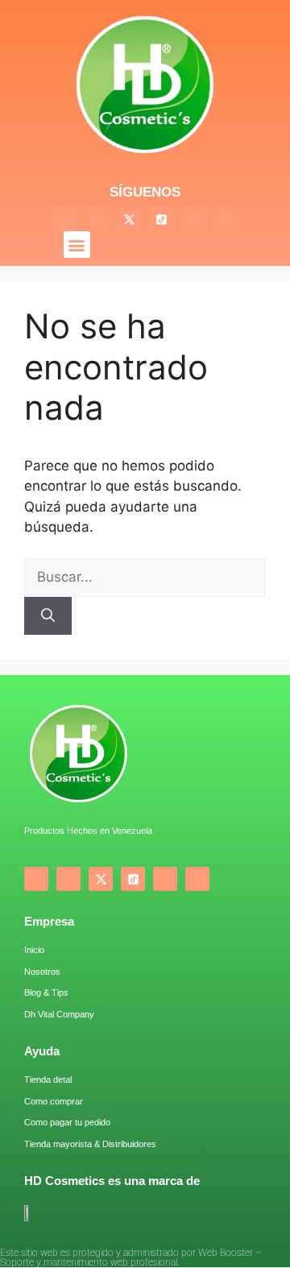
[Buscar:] (144, 577)
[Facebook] (64, 219)
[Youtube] (193, 219)
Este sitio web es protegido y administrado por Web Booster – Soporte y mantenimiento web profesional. (131, 1257)
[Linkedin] (225, 219)
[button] (77, 244)
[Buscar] (48, 616)
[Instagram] (97, 219)
